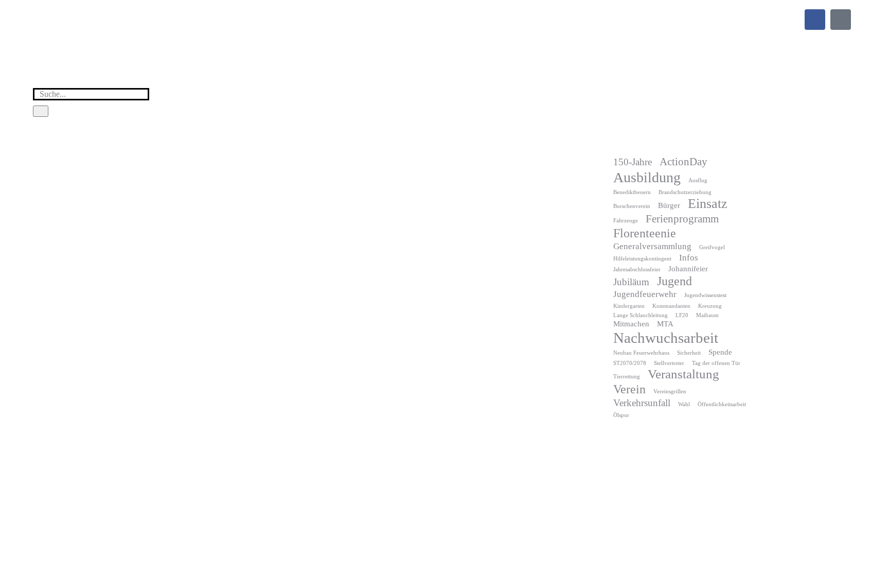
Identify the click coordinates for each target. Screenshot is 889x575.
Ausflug (697, 180)
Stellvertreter (669, 363)
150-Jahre (632, 161)
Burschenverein (631, 206)
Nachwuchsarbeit (665, 337)
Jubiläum (631, 281)
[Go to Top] (873, 559)
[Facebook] (815, 19)
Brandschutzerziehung (685, 192)
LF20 (681, 315)
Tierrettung (626, 376)
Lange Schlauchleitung (640, 315)
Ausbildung (647, 177)
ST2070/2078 (629, 363)
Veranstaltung (683, 374)
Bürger (669, 205)
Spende (720, 352)
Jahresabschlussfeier (637, 269)
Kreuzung (710, 306)
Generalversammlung (652, 246)
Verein (629, 389)
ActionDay (683, 161)
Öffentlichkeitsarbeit (722, 404)
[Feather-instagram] (840, 19)
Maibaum (707, 315)
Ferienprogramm (682, 219)
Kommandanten (671, 306)
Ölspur (621, 415)
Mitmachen (631, 324)
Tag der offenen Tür (716, 363)
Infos (688, 258)
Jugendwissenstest (705, 295)
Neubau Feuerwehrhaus (641, 353)
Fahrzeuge (625, 220)
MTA (665, 324)
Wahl (684, 404)
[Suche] (40, 111)
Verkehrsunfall (641, 402)
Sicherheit (689, 353)
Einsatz (707, 203)
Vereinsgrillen (669, 391)
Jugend (674, 281)
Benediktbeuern (632, 192)
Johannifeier (688, 269)
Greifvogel (712, 247)
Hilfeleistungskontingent (642, 259)
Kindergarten (629, 306)
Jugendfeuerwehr (645, 294)
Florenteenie (644, 233)
